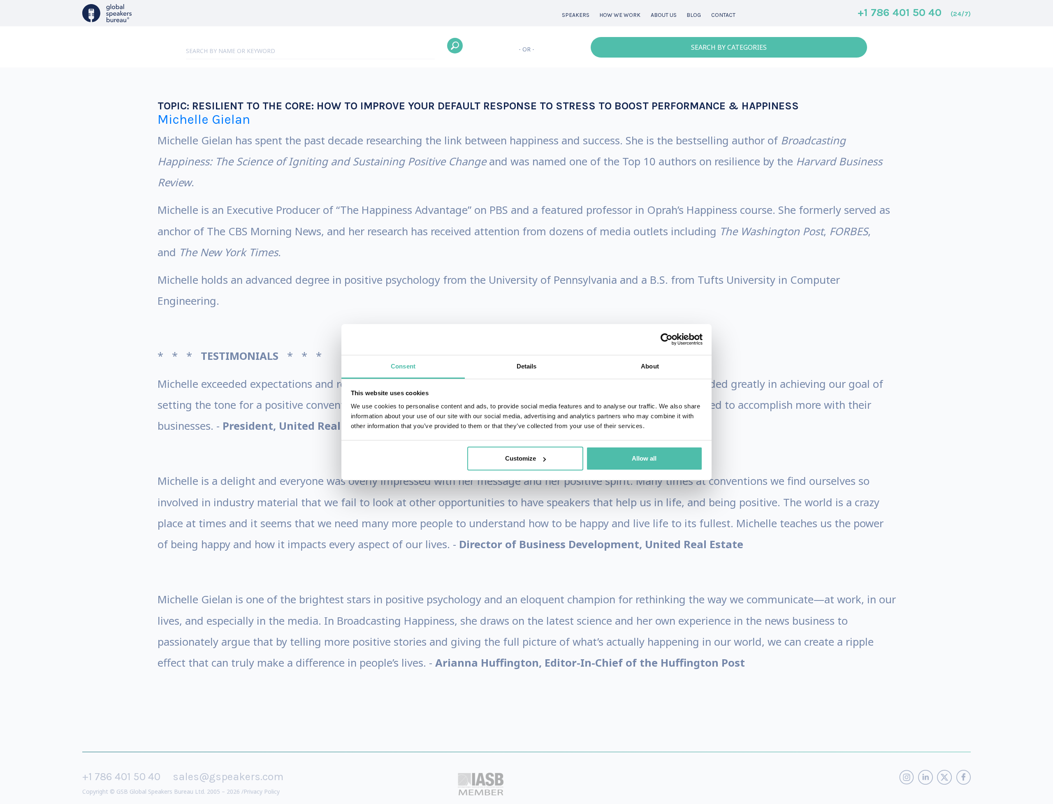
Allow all (644, 458)
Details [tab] (527, 366)
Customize (520, 458)
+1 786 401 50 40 (914, 13)
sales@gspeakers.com (228, 776)
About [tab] (650, 366)
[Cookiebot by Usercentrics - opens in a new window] (667, 339)
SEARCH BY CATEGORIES (729, 47)
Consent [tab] (403, 366)
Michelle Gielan (204, 119)
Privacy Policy (262, 791)
